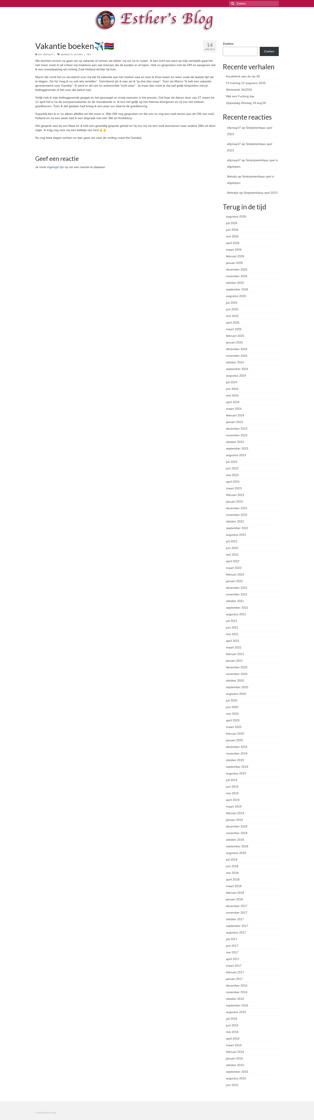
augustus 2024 (236, 375)
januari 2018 (234, 899)
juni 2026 (232, 229)
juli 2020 (231, 700)
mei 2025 (232, 316)
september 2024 (237, 369)
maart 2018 (234, 886)
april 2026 (232, 243)
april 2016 (232, 1038)
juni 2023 (232, 468)
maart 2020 (234, 727)
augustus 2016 (236, 1012)
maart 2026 (234, 249)
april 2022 (232, 561)
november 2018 (236, 833)
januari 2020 (234, 740)
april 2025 (232, 322)
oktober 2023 (235, 442)
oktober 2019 (235, 760)
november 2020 (236, 674)
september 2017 (237, 926)
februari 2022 (235, 574)
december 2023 (236, 428)
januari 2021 (234, 660)
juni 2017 (232, 945)
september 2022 (237, 528)
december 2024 (236, 349)
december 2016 (236, 985)
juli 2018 (231, 859)
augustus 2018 (236, 853)
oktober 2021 (235, 601)
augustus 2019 (236, 773)
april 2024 (232, 402)
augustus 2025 (236, 296)
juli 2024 (231, 382)
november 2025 (236, 276)
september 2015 (237, 1071)
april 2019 (232, 800)
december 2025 (236, 269)
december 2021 (236, 587)
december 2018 (236, 826)
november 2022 (236, 514)
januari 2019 (234, 819)
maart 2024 (234, 408)
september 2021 (237, 607)
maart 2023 (234, 488)
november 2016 (236, 992)
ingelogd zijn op (57, 167)
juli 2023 (231, 461)
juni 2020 (232, 707)
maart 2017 (234, 965)
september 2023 (237, 448)
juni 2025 (232, 309)
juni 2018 (232, 866)
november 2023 (236, 435)
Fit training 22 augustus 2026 (246, 83)
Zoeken (228, 43)
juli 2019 (231, 780)
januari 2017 (234, 979)
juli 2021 (231, 621)
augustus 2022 (236, 534)
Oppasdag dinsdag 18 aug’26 (246, 103)
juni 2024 (232, 389)
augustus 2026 (236, 216)
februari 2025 (235, 335)
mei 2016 (232, 1032)
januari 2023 (234, 501)
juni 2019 (232, 786)
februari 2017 (235, 972)
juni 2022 (232, 548)
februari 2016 (235, 1051)
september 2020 (237, 687)
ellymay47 (48, 54)
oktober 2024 (235, 362)
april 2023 (232, 481)
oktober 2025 (235, 282)
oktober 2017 (235, 919)
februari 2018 (235, 892)
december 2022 (236, 508)
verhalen (78, 54)
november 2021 (236, 594)
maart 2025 (234, 329)
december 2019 (236, 747)
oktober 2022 (235, 521)
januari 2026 (234, 263)
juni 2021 (232, 627)
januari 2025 (234, 342)
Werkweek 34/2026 (239, 89)
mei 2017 (232, 952)
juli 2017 (231, 939)
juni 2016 (232, 1025)
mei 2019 (232, 793)
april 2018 (232, 879)
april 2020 (232, 720)
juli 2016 (231, 1018)
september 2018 (237, 846)
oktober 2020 (235, 680)
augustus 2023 (236, 455)
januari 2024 (234, 422)
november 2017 (236, 912)
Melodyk (232, 192)
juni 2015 (232, 1085)
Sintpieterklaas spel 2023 (260, 192)
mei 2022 (232, 554)
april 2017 (232, 959)
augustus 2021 (236, 614)
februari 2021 (235, 654)
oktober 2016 (235, 998)
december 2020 (236, 667)
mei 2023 (232, 475)
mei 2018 (232, 872)
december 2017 (236, 906)
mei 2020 (232, 713)
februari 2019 (235, 813)
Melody (232, 176)
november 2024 (236, 355)
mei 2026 (232, 236)
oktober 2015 (235, 1065)
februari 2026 (235, 256)
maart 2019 (234, 806)
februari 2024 (235, 415)
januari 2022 (234, 581)
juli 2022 (231, 541)
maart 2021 (234, 647)
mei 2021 (232, 634)
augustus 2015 (236, 1078)
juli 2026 (231, 223)
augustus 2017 (236, 932)
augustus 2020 (236, 693)
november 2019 (236, 753)
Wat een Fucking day (240, 96)
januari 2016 (234, 1058)
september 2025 (237, 289)
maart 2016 (234, 1045)
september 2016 (237, 1005)
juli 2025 (231, 302)
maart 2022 (234, 568)
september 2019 (237, 766)
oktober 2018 (235, 839)
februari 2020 (235, 733)
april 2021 (232, 640)
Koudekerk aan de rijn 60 (243, 76)
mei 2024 (232, 395)
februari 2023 (235, 495)
